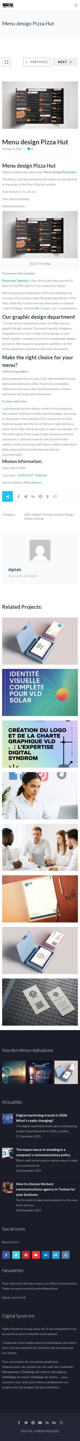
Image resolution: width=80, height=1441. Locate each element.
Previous (39, 62)
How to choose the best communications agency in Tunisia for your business (45, 1189)
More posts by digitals (22, 576)
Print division (32, 482)
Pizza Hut (69, 172)
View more (40, 641)
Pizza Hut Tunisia (14, 280)
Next (62, 62)
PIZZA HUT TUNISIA (32, 475)
